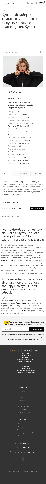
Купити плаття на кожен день (25, 372)
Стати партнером (23, 406)
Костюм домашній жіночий (25, 370)
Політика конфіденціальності (23, 433)
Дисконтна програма (23, 412)
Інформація (23, 420)
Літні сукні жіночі (25, 368)
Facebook (20, 459)
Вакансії (23, 409)
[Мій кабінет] (36, 3)
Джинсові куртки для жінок (29, 33)
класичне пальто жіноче (19, 268)
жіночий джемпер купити (20, 303)
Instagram (25, 459)
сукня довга (13, 300)
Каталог (23, 378)
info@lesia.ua (25, 447)
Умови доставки (21, 173)
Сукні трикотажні (25, 366)
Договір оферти (23, 436)
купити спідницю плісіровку (12, 260)
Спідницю (25, 357)
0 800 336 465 (23, 443)
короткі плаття (18, 250)
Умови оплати (23, 424)
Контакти (23, 397)
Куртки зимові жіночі (26, 362)
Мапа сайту (23, 380)
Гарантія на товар (23, 430)
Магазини (23, 400)
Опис (6, 173)
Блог (23, 403)
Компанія (23, 387)
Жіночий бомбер (14, 33)
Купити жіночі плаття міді (25, 359)
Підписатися (37, 329)
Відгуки (23, 395)
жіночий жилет (20, 310)
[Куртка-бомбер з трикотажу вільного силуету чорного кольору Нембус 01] (23, 85)
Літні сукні (25, 353)
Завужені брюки (25, 355)
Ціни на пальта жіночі (25, 364)
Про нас (23, 391)
